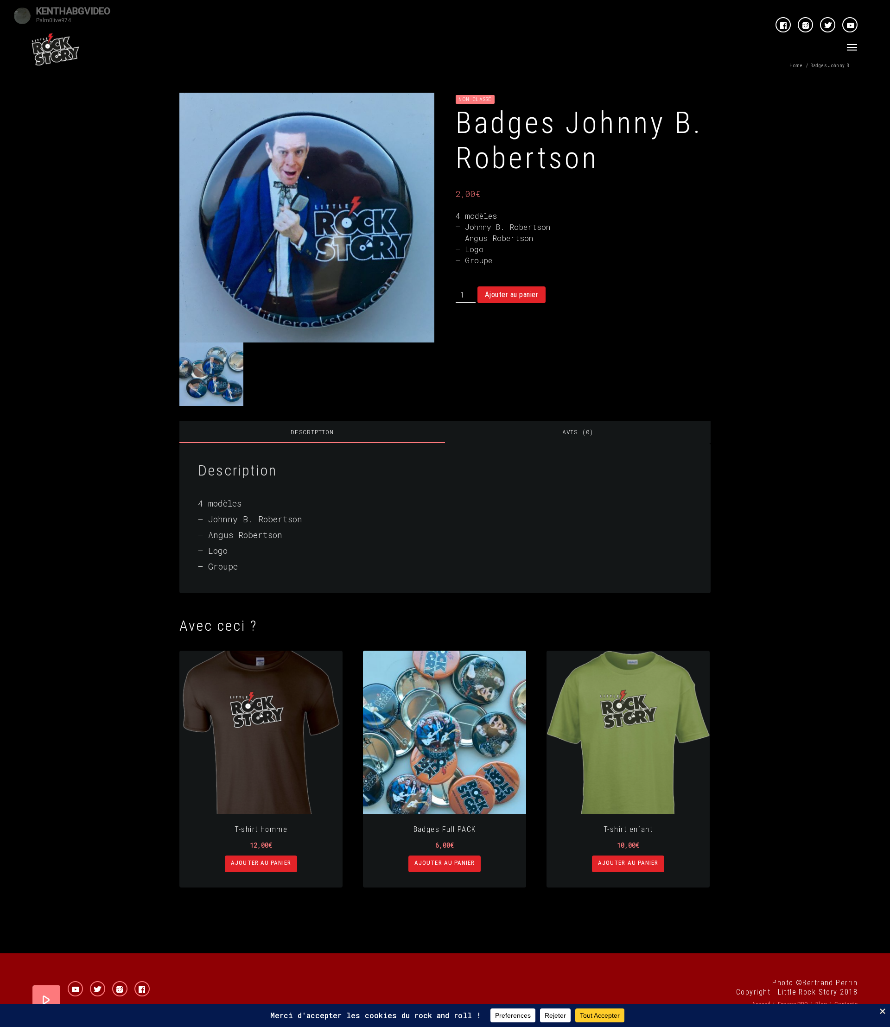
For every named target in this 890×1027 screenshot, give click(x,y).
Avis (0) (577, 432)
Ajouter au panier (511, 294)
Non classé (474, 98)
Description (312, 432)
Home (796, 65)
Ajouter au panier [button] (261, 862)
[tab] (312, 432)
